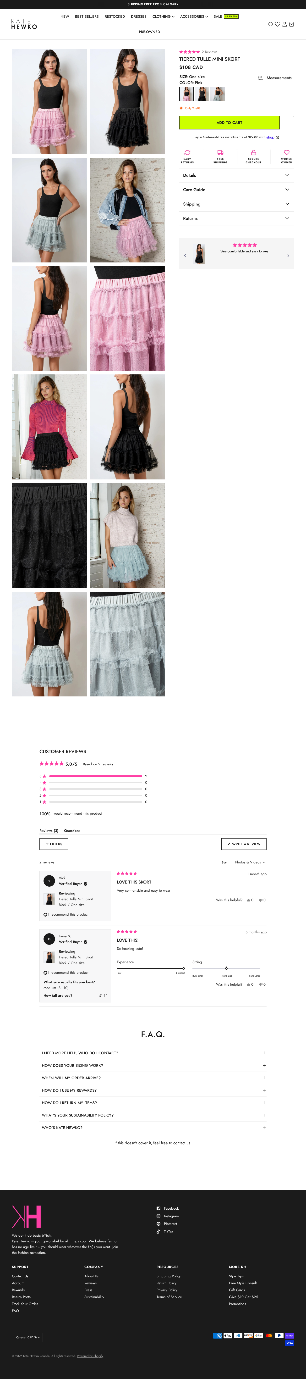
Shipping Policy (169, 1276)
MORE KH (238, 1266)
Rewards (18, 1290)
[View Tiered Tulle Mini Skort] (199, 254)
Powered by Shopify (90, 1356)
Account (18, 1283)
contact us (181, 1143)
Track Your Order (25, 1304)
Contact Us (20, 1276)
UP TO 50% (231, 16)
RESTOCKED (115, 16)
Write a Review (247, 845)
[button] (236, 52)
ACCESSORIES (192, 16)
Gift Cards (237, 1290)
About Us (91, 1276)
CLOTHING (162, 16)
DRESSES (139, 16)
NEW (64, 16)
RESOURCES (168, 1266)
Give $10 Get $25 (243, 1297)
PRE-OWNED (149, 31)
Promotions (237, 1304)
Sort (225, 862)
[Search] (270, 24)
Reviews (90, 1283)
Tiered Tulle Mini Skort (76, 901)
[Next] (288, 255)
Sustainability (94, 1297)
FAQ (15, 1310)
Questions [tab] (72, 831)
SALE (218, 16)
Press (88, 1290)
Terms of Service (169, 1297)
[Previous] (185, 255)
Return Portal (21, 1297)
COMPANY (94, 1266)
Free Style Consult (243, 1283)
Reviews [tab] (48, 831)
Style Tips (236, 1276)
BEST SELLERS (87, 16)
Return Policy (166, 1283)
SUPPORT (20, 1266)
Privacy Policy (167, 1290)
